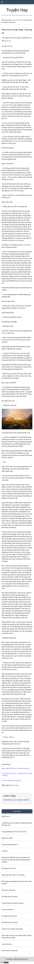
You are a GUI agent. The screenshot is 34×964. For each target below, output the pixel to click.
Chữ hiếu (5, 851)
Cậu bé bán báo (7, 944)
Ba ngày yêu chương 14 (9, 916)
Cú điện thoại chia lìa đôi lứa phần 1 (13, 903)
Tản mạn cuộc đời (7, 909)
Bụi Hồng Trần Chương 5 (10, 896)
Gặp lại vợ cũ (6, 816)
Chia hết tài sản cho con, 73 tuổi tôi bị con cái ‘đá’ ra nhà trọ (17, 774)
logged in (14, 800)
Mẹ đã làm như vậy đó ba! (10, 950)
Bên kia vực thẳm (7, 838)
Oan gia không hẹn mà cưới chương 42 (14, 831)
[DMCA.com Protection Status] (4, 963)
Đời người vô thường (8, 890)
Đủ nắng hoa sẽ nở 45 (9, 868)
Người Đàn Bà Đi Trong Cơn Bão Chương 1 (15, 768)
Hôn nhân (16, 785)
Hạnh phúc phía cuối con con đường (13, 875)
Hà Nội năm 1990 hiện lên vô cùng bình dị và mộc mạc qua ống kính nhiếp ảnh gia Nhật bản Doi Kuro (16, 860)
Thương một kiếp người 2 (10, 844)
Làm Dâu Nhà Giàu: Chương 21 (12, 780)
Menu (17, 2)
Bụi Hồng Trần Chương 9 (10, 922)
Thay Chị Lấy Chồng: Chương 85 (12, 929)
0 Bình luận (7, 41)
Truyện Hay (17, 10)
